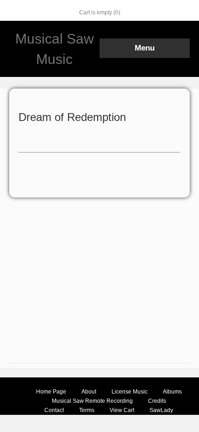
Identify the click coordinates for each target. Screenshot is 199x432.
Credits (157, 401)
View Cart (122, 410)
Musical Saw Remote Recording (92, 401)
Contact (54, 410)
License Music (130, 391)
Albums (172, 391)
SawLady (161, 410)
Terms (86, 410)
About (88, 391)
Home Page (51, 391)
